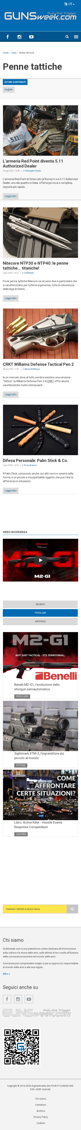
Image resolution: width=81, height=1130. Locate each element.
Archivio (40, 621)
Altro (6, 973)
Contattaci (40, 1105)
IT (70, 4)
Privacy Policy (41, 1117)
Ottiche (20, 765)
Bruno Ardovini (30, 465)
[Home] (40, 15)
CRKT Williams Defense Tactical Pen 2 (38, 364)
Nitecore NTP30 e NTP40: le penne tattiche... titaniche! (35, 266)
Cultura (21, 834)
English (9, 89)
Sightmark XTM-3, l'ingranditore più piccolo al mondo (39, 755)
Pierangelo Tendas (33, 171)
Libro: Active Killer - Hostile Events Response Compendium (38, 825)
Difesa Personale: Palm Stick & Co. (35, 460)
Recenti (40, 604)
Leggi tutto (11, 196)
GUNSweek (29, 273)
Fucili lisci (22, 696)
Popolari (47, 612)
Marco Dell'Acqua (32, 369)
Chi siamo (40, 1099)
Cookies (41, 1123)
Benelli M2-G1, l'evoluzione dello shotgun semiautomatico (37, 687)
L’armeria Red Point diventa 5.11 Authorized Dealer (33, 163)
